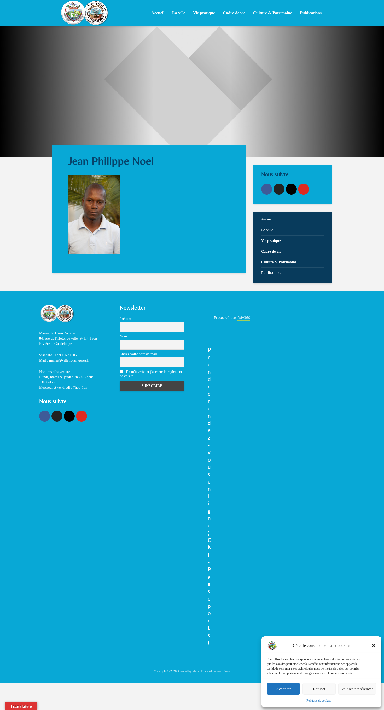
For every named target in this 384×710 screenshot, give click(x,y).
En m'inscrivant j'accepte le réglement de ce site (151, 374)
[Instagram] (291, 189)
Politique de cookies (318, 700)
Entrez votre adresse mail (138, 354)
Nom (123, 336)
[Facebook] (266, 189)
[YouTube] (303, 189)
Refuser (319, 689)
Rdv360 (243, 317)
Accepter (283, 689)
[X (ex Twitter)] (279, 189)
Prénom (125, 319)
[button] (373, 645)
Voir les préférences (357, 689)
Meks (195, 671)
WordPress (223, 671)
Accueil (157, 13)
